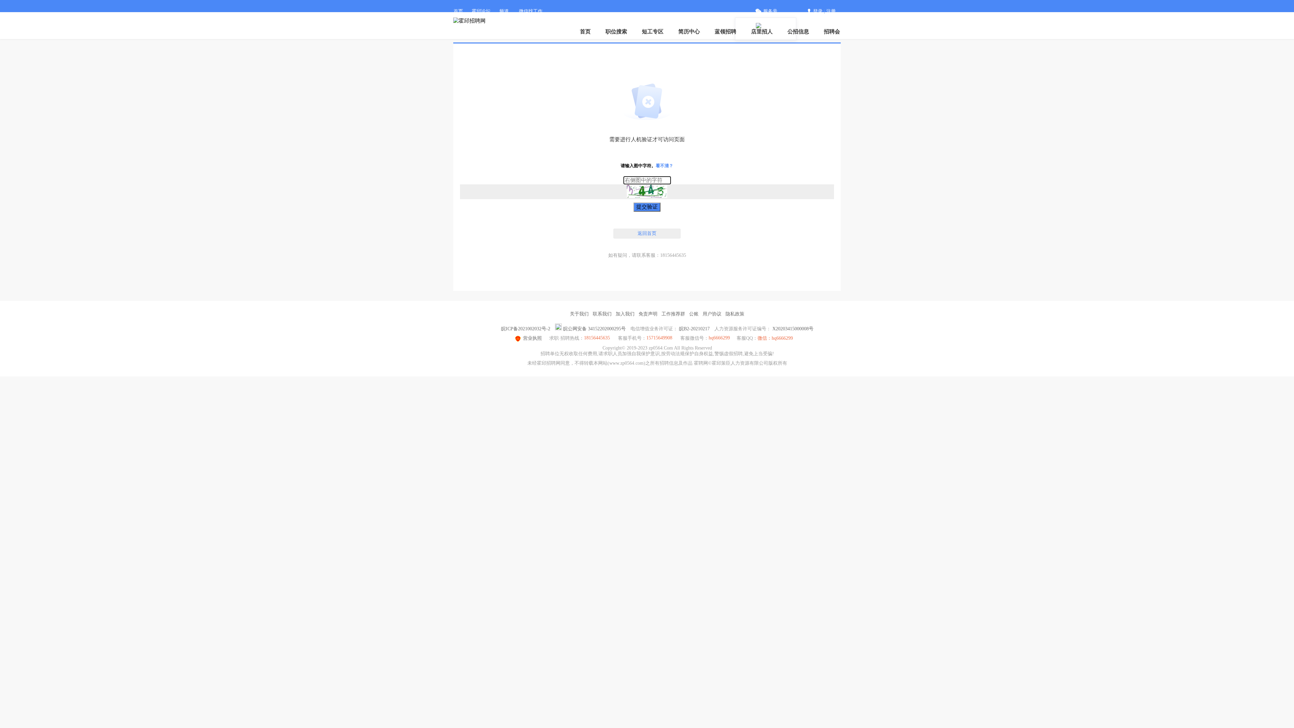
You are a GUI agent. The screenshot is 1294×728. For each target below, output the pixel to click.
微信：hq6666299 (775, 338)
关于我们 (579, 313)
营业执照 (532, 338)
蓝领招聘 (725, 31)
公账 (694, 313)
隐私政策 (735, 313)
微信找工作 (531, 11)
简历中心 (689, 31)
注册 (831, 11)
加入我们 (625, 313)
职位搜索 (616, 31)
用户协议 (712, 313)
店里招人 (762, 31)
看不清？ (664, 165)
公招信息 (798, 31)
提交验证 (647, 207)
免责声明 (648, 313)
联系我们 (602, 313)
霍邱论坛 (481, 11)
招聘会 (832, 31)
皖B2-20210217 (694, 328)
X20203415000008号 (792, 328)
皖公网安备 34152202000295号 (594, 328)
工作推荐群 (673, 313)
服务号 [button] (770, 11)
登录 (818, 11)
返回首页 (647, 233)
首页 (458, 11)
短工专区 (653, 31)
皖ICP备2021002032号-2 (525, 328)
